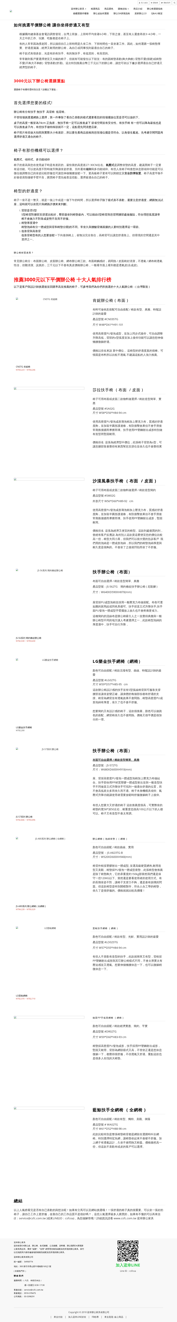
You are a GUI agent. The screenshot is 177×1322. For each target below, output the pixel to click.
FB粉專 (95, 1316)
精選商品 (95, 8)
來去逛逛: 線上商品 (113, 1316)
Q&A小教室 (156, 13)
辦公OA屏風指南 (122, 13)
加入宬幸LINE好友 (77, 1316)
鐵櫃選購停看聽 (81, 13)
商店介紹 (137, 8)
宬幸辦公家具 (78, 8)
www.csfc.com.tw (125, 1218)
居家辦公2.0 (140, 13)
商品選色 (108, 8)
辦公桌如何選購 (101, 13)
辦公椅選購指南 (154, 8)
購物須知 (122, 8)
